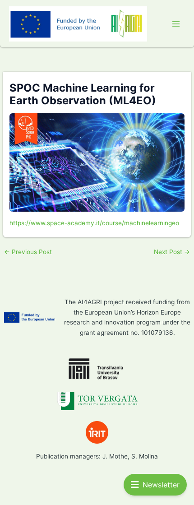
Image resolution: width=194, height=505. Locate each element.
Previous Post (28, 252)
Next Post (172, 252)
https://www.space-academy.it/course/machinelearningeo (94, 223)
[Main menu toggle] (176, 23)
